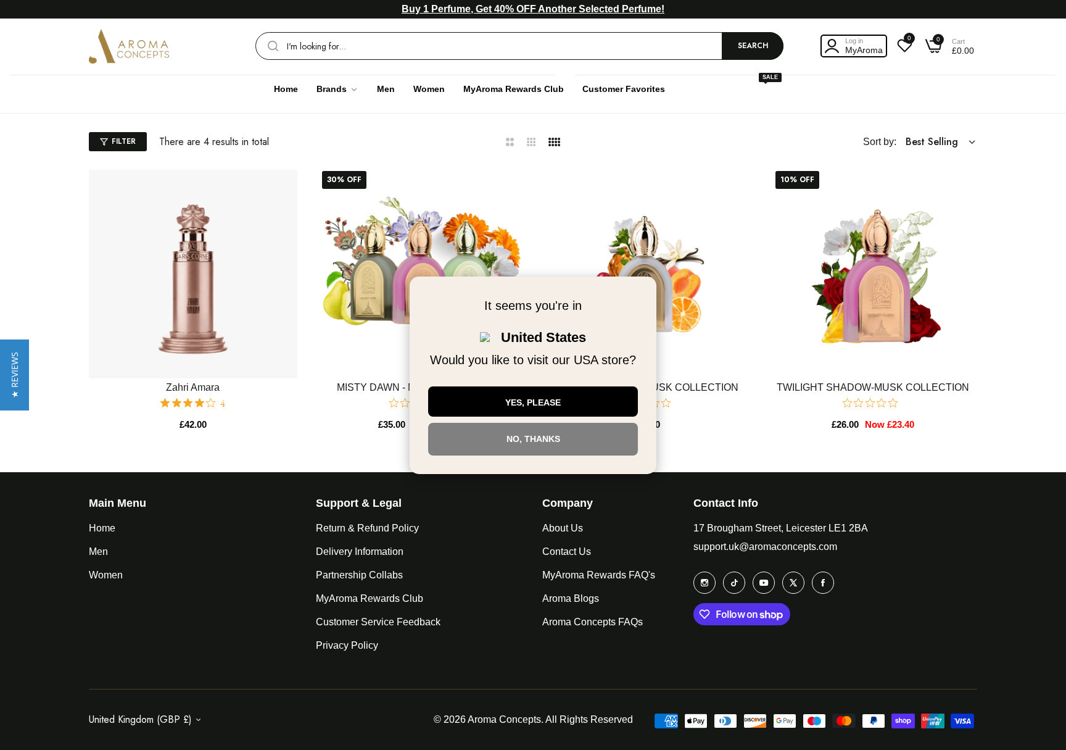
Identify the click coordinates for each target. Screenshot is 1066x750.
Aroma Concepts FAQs (592, 622)
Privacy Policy (347, 645)
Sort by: (879, 141)
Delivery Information (359, 551)
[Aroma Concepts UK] (129, 46)
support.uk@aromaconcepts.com (765, 546)
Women (106, 575)
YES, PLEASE (533, 402)
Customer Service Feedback (378, 622)
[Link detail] (704, 583)
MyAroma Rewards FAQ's (598, 575)
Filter (124, 141)
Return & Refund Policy (367, 528)
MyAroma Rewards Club (369, 598)
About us (562, 528)
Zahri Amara (193, 387)
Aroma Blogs (570, 598)
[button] (286, 190)
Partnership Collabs (359, 575)
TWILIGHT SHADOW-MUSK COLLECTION (873, 387)
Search (753, 45)
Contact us (566, 551)
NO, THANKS (533, 439)
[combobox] (519, 46)
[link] (337, 89)
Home (102, 528)
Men (98, 551)
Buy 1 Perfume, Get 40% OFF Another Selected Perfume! (533, 9)
